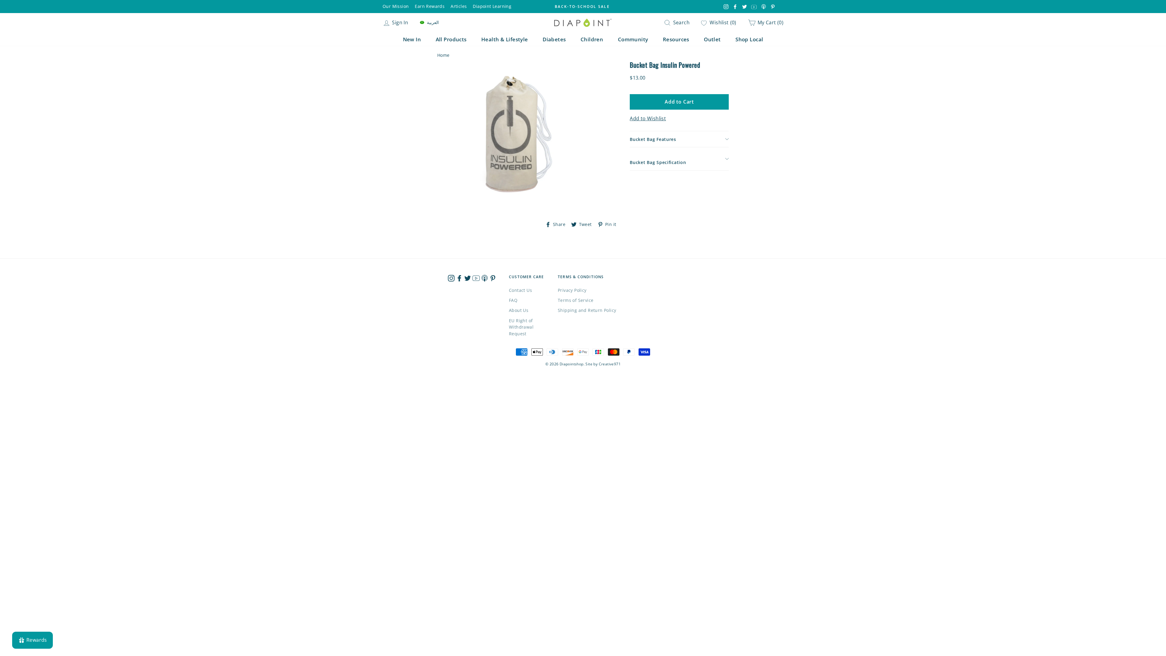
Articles (459, 6)
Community (633, 39)
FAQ (513, 300)
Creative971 (610, 364)
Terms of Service (575, 300)
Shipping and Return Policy (587, 310)
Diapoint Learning (492, 6)
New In (412, 39)
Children (592, 39)
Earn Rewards (430, 6)
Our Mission (396, 6)
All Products (451, 39)
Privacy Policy (572, 290)
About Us (518, 310)
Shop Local (749, 39)
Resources (676, 39)
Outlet (712, 39)
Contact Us (520, 290)
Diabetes (554, 39)
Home (443, 55)
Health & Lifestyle (504, 39)
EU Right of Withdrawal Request (521, 327)
